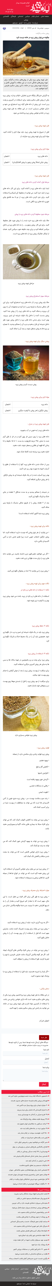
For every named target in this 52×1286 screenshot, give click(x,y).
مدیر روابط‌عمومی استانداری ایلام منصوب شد (33, 1212)
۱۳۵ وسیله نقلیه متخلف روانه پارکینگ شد (34, 1119)
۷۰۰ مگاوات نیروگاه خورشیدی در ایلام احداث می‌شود (31, 1184)
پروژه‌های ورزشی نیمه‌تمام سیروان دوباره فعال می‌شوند (30, 1207)
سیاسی (27, 16)
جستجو (15, 23)
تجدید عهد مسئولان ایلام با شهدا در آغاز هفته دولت (31, 1240)
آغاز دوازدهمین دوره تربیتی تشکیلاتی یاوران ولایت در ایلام (29, 1179)
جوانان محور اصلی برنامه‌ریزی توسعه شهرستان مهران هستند (28, 1174)
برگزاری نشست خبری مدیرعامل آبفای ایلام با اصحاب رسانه (29, 1258)
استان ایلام (35, 16)
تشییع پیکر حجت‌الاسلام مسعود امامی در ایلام (33, 1198)
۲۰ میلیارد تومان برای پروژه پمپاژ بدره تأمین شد (33, 1105)
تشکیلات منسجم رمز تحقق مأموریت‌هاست (34, 1165)
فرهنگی (13, 16)
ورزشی (26, 19)
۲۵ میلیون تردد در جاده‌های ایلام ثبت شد (34, 1128)
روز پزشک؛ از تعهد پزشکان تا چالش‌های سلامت (32, 1217)
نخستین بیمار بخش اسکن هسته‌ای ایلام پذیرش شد (31, 1156)
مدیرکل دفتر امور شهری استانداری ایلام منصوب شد (31, 1226)
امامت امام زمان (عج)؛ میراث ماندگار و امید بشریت (31, 1194)
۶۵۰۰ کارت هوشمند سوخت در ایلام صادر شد (33, 1133)
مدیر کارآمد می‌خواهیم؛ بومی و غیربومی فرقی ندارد (32, 1142)
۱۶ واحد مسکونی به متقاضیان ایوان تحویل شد (33, 1124)
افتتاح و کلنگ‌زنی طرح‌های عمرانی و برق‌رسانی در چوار (30, 1147)
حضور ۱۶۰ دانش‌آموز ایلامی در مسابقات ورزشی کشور (31, 1249)
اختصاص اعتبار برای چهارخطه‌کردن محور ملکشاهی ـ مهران (29, 1170)
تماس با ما (27, 23)
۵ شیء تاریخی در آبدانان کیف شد (37, 1161)
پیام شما (46, 1067)
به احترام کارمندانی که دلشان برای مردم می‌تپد (33, 1110)
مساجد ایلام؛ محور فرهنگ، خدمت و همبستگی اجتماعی (29, 1221)
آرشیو (20, 23)
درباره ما (35, 23)
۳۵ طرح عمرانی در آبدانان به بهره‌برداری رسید (33, 1114)
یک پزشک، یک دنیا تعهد (40, 1244)
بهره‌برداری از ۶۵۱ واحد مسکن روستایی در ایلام (33, 1151)
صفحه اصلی (45, 16)
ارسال (44, 1084)
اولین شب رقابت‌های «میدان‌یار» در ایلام (35, 1137)
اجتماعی (20, 16)
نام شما (46, 1049)
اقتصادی (6, 16)
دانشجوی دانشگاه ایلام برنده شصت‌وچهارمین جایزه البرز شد (28, 1096)
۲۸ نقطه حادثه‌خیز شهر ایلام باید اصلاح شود (33, 1235)
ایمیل (47, 1058)
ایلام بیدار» (15, 95)
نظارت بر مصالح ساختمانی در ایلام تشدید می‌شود (32, 1254)
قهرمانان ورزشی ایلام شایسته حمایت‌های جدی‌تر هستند (30, 1100)
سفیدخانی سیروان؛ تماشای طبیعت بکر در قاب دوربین (30, 1203)
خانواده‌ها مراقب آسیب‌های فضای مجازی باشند (32, 1231)
